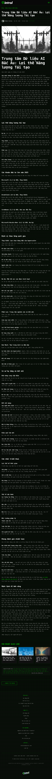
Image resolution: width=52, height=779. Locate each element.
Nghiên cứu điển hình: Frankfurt (26, 730)
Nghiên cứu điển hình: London (26, 733)
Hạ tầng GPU (26, 698)
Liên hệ (26, 748)
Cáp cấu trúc (26, 705)
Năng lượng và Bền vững (11, 8)
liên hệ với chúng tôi (37, 672)
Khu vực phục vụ (26, 720)
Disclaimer (32, 20)
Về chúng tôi (26, 713)
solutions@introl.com (26, 745)
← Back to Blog (9, 683)
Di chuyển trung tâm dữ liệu (26, 703)
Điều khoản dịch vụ (32, 755)
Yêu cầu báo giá (26, 738)
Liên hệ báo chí (26, 723)
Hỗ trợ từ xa (26, 700)
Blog (3, 8)
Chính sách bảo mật (19, 755)
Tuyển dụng (26, 715)
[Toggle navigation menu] (48, 2)
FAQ (26, 735)
